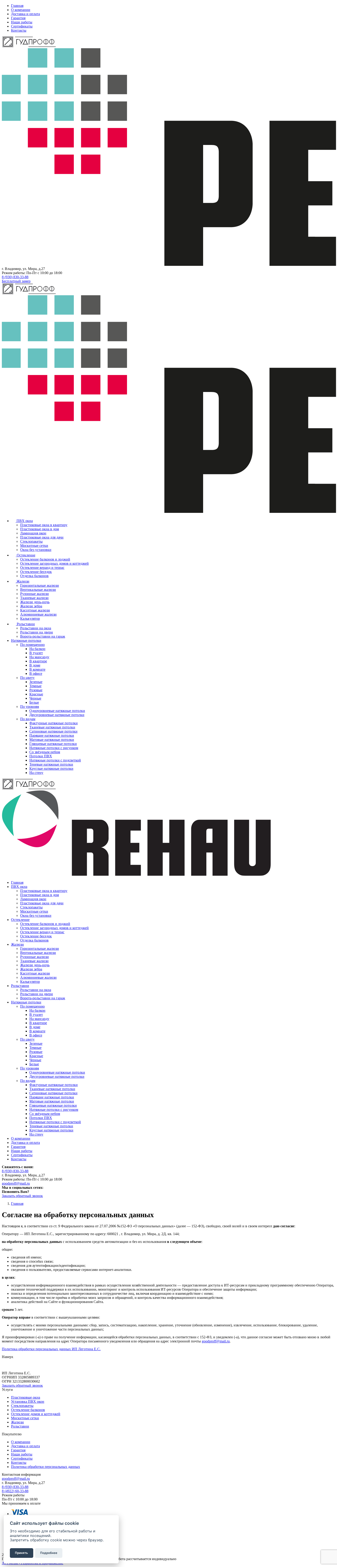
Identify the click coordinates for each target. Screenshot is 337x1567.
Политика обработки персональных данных (45, 1467)
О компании (20, 10)
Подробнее (48, 1553)
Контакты (18, 30)
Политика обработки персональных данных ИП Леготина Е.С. (51, 1349)
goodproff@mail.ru (16, 1183)
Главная (17, 6)
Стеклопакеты (22, 1406)
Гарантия (18, 18)
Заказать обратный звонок (22, 1196)
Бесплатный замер (16, 281)
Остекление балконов (28, 1410)
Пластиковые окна (25, 1397)
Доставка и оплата (25, 14)
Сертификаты (22, 26)
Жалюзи (17, 1422)
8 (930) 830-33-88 (15, 277)
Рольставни (20, 1426)
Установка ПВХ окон (27, 1401)
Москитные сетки (25, 1418)
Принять (21, 1553)
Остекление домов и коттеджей (35, 1414)
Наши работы (21, 22)
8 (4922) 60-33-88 (15, 1491)
